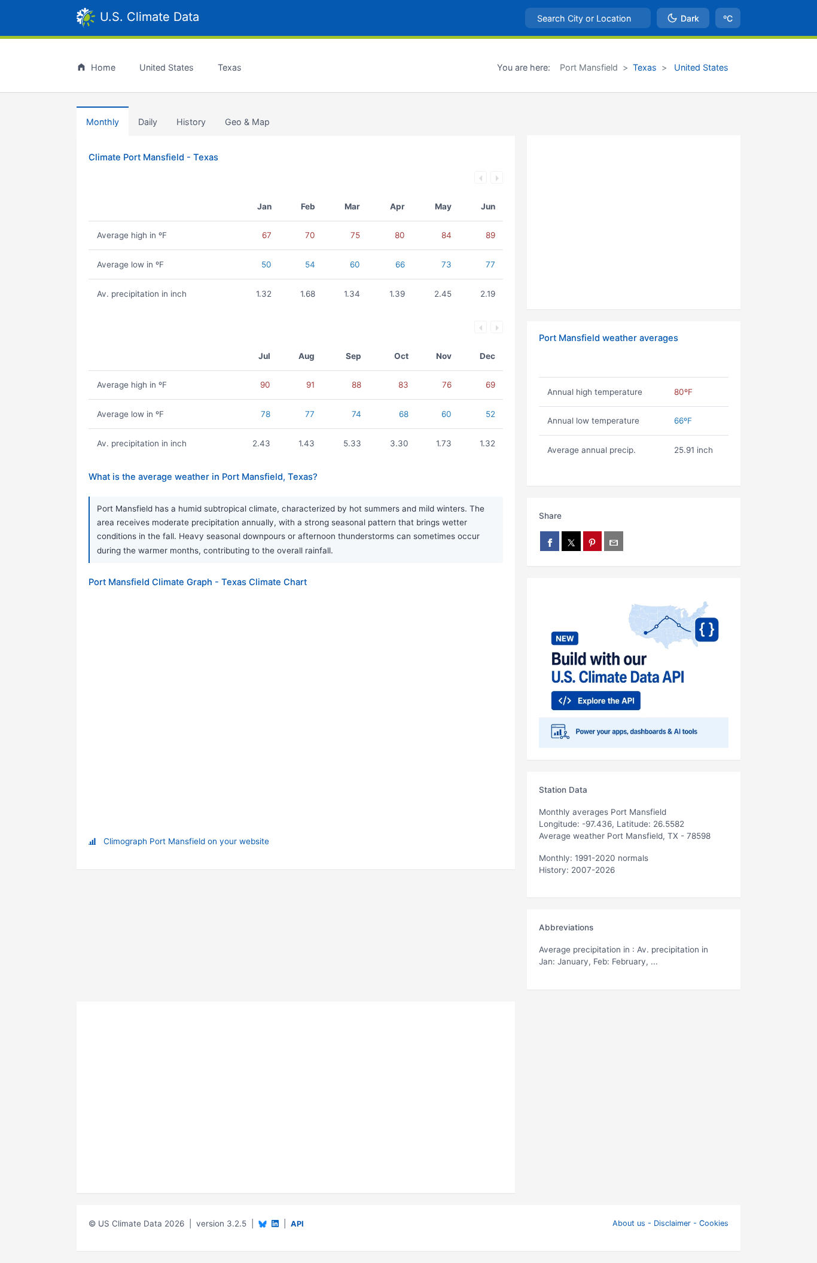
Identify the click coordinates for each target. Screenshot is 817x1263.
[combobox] (588, 18)
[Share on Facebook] (549, 541)
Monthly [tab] (102, 122)
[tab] (191, 121)
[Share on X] (571, 541)
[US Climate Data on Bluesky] (262, 1223)
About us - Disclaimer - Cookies (670, 1223)
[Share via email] (613, 541)
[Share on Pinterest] (592, 541)
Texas (645, 67)
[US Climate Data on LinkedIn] (275, 1222)
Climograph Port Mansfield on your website (186, 841)
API (297, 1223)
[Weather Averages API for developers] (633, 669)
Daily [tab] (147, 122)
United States (700, 67)
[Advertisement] (633, 222)
